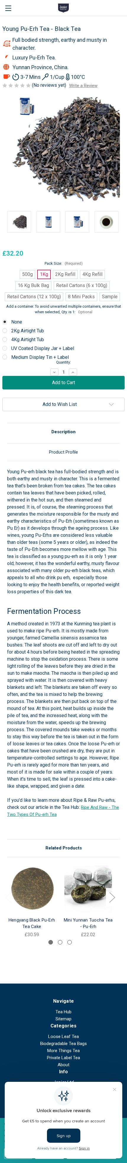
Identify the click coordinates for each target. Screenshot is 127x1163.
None (16, 322)
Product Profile (63, 452)
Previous (8, 897)
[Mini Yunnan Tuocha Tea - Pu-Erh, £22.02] (88, 888)
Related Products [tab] (63, 848)
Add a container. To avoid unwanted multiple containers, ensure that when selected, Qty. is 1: (63, 309)
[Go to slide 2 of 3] (60, 942)
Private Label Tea (63, 1057)
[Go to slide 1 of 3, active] (50, 942)
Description (63, 431)
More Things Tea (63, 1050)
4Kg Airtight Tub (27, 339)
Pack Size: (64, 263)
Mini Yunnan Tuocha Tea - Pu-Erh (88, 923)
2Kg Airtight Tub (27, 331)
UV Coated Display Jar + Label (42, 348)
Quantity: (63, 362)
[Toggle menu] (8, 8)
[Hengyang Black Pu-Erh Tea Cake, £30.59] (32, 888)
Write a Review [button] (83, 85)
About (63, 1064)
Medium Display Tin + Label (40, 357)
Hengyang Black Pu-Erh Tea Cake (32, 923)
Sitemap (63, 1019)
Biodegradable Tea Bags (63, 1043)
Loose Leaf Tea (63, 1036)
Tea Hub (63, 1011)
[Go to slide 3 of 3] (69, 942)
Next (112, 897)
